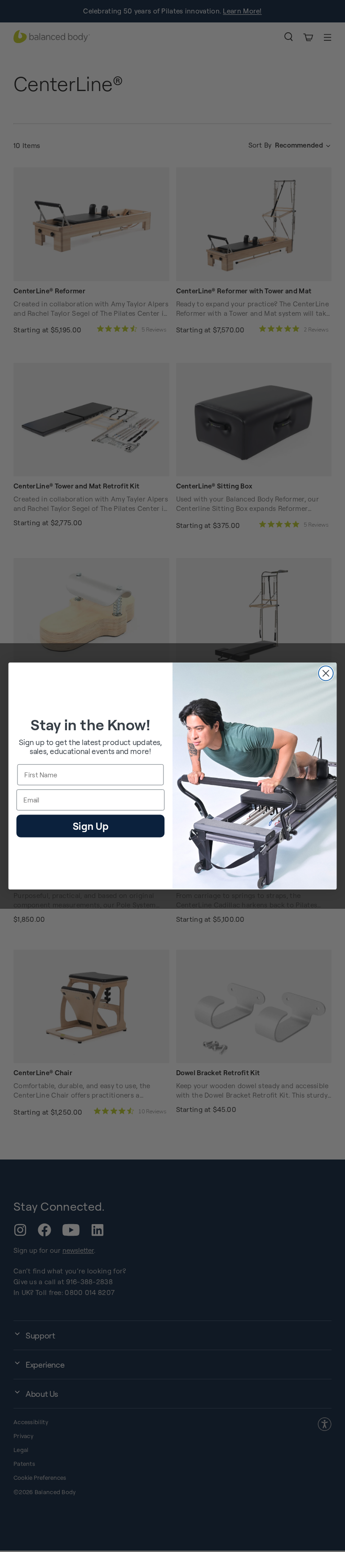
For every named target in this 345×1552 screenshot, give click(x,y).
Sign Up (90, 826)
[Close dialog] (325, 673)
